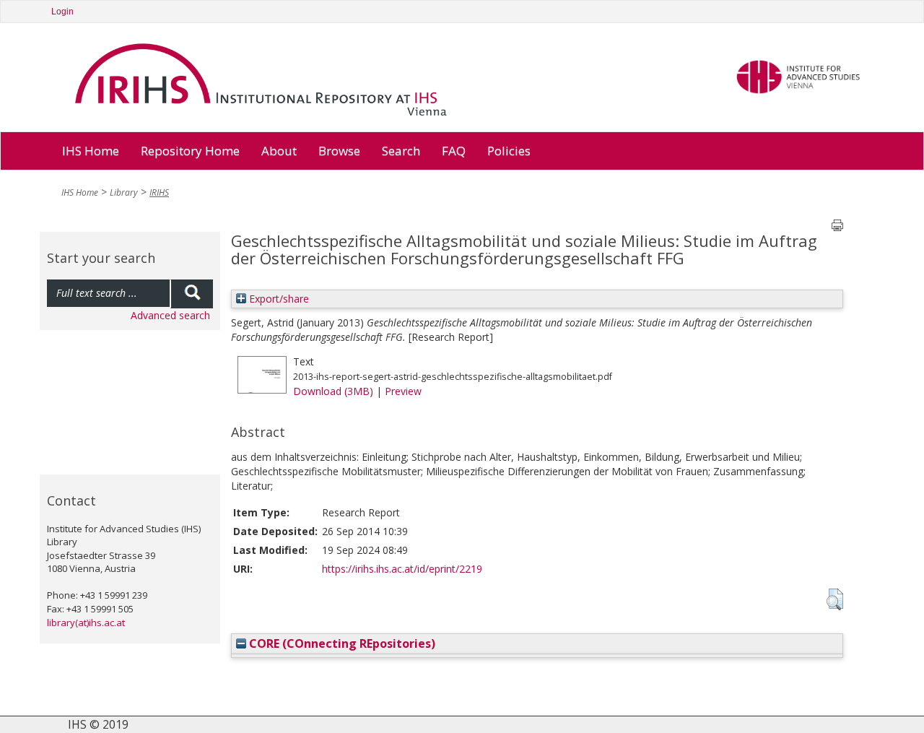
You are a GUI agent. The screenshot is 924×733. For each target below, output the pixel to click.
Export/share (277, 298)
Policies (509, 150)
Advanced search (170, 315)
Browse (339, 150)
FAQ (454, 150)
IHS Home (90, 150)
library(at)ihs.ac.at (86, 622)
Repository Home (190, 150)
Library (124, 192)
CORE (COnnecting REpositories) (340, 643)
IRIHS (159, 192)
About (279, 150)
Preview (403, 391)
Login (62, 11)
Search (401, 150)
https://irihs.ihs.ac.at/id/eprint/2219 (402, 569)
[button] (835, 599)
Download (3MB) (333, 391)
